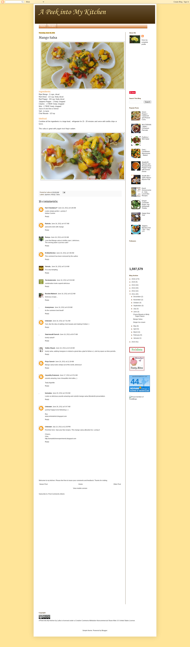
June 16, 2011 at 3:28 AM (67, 208)
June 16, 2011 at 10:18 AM (65, 348)
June (135, 312)
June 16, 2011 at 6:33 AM (63, 307)
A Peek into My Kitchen (72, 12)
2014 (134, 285)
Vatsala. (48, 266)
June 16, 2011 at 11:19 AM (64, 361)
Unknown (48, 321)
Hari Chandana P (51, 208)
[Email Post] (63, 192)
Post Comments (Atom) (56, 494)
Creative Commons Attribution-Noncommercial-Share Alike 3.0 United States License (105, 620)
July (135, 309)
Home (42, 26)
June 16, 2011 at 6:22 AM (66, 294)
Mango (53, 194)
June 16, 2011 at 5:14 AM (60, 266)
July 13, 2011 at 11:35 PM (61, 427)
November (137, 300)
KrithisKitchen (50, 253)
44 (135, 381)
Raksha (48, 224)
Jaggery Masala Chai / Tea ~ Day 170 (146, 228)
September (137, 306)
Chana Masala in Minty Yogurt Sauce (141, 315)
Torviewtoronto (50, 280)
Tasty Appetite (50, 383)
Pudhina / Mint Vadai (145, 138)
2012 (134, 291)
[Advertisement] (139, 442)
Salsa (58, 194)
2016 (134, 279)
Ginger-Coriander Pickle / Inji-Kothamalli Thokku (146, 204)
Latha (59, 620)
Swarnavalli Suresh (52, 334)
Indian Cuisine (50, 213)
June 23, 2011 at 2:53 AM (61, 393)
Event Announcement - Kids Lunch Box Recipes (146, 192)
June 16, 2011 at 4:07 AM (60, 224)
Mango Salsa (137, 319)
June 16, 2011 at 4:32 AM (60, 237)
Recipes (52, 26)
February (136, 335)
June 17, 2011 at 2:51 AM (69, 375)
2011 (134, 294)
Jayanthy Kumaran (52, 375)
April (135, 329)
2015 (134, 282)
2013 (134, 288)
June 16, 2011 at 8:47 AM (69, 334)
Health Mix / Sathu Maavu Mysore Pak (146, 177)
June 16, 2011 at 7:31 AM (61, 321)
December (137, 297)
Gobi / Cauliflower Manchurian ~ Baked (146, 152)
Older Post (117, 484)
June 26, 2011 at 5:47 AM (61, 407)
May (135, 326)
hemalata (48, 393)
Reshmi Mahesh (51, 294)
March (135, 332)
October (136, 303)
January (136, 338)
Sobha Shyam (50, 348)
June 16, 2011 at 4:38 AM (65, 253)
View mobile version (80, 488)
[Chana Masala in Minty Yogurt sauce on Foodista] (137, 350)
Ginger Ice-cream (139, 322)
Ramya (47, 237)
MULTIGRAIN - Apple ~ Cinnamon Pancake (146, 127)
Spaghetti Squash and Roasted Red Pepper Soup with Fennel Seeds (146, 166)
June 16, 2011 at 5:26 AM (65, 280)
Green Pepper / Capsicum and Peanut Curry (146, 115)
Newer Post (43, 484)
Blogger (104, 630)
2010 (134, 342)
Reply (47, 216)
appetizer (47, 194)
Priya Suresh (50, 361)
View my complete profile (145, 42)
